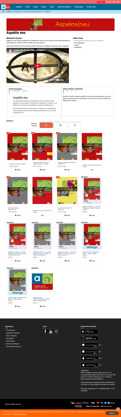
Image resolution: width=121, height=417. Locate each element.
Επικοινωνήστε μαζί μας (13, 346)
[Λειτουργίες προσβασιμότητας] (118, 409)
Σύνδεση (108, 2)
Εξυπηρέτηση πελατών (13, 333)
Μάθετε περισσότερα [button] (19, 414)
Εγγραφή (100, 2)
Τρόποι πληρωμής (11, 336)
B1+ (46, 125)
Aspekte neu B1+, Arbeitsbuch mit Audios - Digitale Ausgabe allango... (17, 299)
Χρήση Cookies (10, 341)
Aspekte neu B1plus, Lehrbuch (17, 164)
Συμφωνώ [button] (112, 413)
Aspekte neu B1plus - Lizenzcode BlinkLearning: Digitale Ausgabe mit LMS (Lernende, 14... (17, 253)
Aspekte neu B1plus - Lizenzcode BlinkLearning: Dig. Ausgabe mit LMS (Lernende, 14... (67, 253)
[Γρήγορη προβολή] (27, 135)
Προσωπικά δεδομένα (12, 344)
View (91, 170)
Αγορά (18, 170)
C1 (75, 125)
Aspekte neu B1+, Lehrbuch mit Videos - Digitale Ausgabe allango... (91, 253)
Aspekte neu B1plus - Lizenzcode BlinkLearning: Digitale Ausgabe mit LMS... (92, 208)
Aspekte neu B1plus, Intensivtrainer (13, 208)
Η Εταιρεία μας (10, 330)
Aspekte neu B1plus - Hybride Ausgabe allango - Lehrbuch (41, 163)
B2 (60, 125)
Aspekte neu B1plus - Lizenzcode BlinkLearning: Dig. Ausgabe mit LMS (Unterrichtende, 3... (42, 253)
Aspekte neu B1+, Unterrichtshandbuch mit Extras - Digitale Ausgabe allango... (42, 299)
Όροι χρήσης (10, 338)
